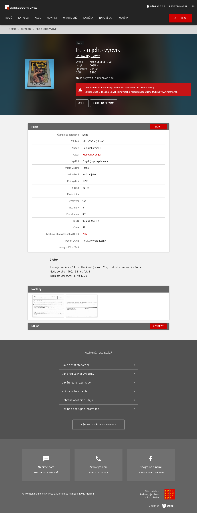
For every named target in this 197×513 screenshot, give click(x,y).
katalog (26, 29)
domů (12, 29)
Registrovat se (178, 6)
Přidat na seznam (103, 103)
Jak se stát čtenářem (75, 365)
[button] (40, 74)
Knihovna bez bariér (74, 391)
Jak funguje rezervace (76, 382)
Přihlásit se (156, 6)
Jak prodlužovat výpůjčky (78, 373)
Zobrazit (158, 326)
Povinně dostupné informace (80, 408)
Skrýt (158, 126)
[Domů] (21, 7)
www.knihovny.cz (169, 92)
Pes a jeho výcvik (46, 29)
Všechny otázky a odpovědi (98, 424)
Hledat (180, 18)
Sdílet (82, 103)
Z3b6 (85, 234)
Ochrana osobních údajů (77, 400)
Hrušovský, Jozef (88, 56)
